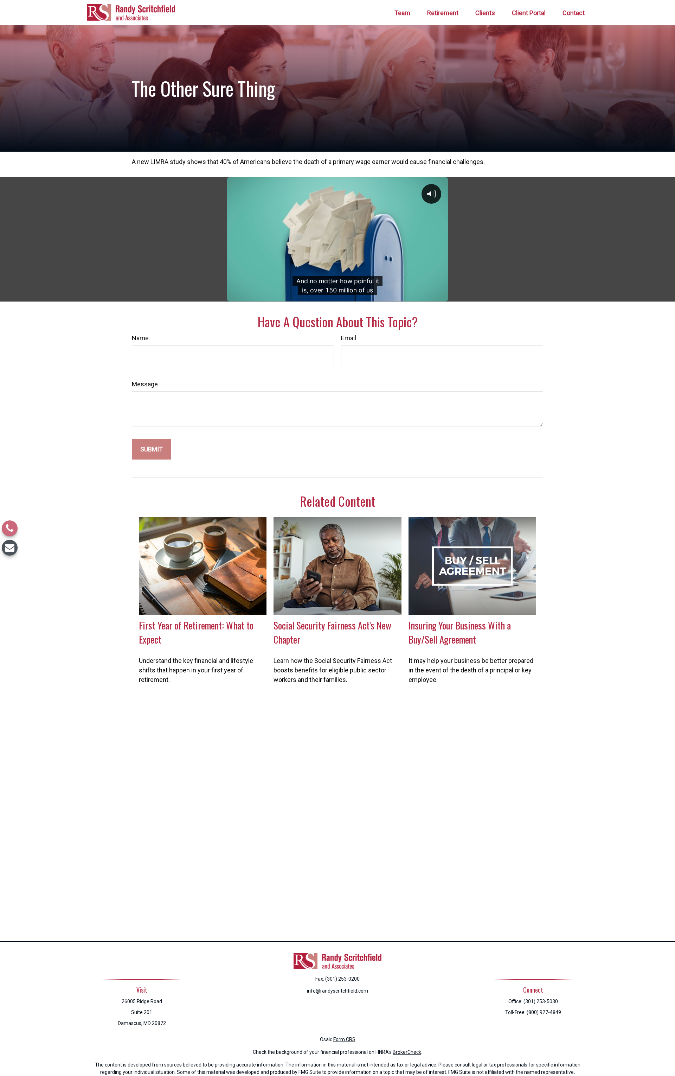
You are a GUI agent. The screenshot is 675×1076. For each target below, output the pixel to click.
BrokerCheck (407, 1052)
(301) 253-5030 (540, 1001)
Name (140, 338)
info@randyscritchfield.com (337, 991)
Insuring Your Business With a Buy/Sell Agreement (460, 632)
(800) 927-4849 (544, 1012)
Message (145, 384)
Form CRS (344, 1039)
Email (348, 338)
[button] (402, 12)
